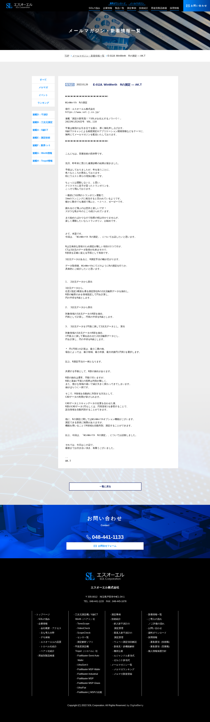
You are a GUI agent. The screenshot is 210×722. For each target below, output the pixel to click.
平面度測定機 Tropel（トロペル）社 (86, 648)
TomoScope (83, 623)
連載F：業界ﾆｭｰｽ (41, 145)
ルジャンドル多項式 (124, 655)
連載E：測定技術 (41, 137)
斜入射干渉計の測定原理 (122, 625)
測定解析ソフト (85, 642)
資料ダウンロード (118, 3)
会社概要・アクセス (51, 628)
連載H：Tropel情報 (43, 161)
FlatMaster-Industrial (88, 674)
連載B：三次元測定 (43, 122)
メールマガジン (137, 3)
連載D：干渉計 (40, 114)
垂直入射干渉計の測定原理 (123, 635)
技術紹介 (116, 619)
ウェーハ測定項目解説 (125, 642)
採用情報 (152, 637)
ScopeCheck (84, 633)
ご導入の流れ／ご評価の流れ (156, 621)
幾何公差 (118, 651)
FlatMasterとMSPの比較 (90, 692)
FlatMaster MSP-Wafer (89, 669)
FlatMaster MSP (86, 678)
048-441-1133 (108, 537)
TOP (67, 56)
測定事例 (116, 614)
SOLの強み (44, 619)
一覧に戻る (105, 486)
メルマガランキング (124, 669)
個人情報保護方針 (157, 651)
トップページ (43, 614)
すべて (43, 79)
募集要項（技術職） (161, 642)
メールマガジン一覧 (122, 665)
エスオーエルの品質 (51, 642)
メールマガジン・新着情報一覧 (88, 56)
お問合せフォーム (107, 546)
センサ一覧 (83, 637)
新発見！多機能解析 (124, 646)
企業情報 (43, 623)
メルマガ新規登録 (123, 674)
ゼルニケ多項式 (122, 660)
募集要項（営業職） (161, 646)
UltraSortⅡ (83, 665)
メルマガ (43, 87)
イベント (43, 95)
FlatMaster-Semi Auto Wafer (88, 657)
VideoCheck (84, 628)
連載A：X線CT (40, 130)
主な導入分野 (47, 633)
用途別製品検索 (46, 655)
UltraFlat (82, 687)
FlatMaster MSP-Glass (89, 683)
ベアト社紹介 (47, 651)
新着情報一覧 (155, 614)
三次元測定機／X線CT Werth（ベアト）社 (87, 616)
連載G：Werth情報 (42, 153)
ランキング (43, 103)
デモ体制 (45, 637)
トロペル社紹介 (49, 646)
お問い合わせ (199, 5)
